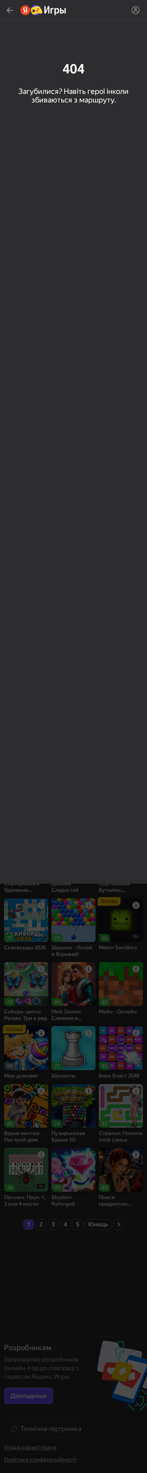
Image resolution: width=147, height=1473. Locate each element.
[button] (73, 736)
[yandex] (43, 10)
